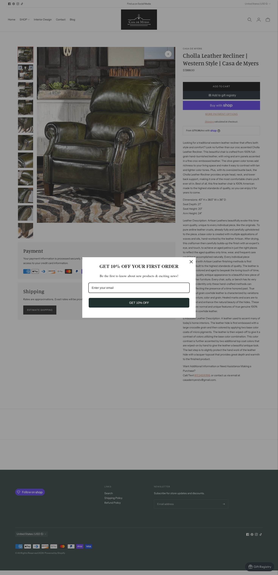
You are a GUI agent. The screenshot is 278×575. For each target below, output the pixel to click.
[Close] (191, 261)
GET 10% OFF (139, 302)
